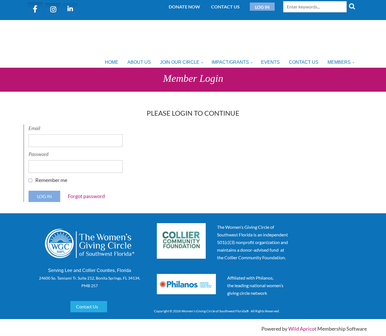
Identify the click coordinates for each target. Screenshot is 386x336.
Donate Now (184, 6)
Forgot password (86, 196)
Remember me (51, 180)
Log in (262, 7)
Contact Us (225, 6)
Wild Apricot (302, 329)
